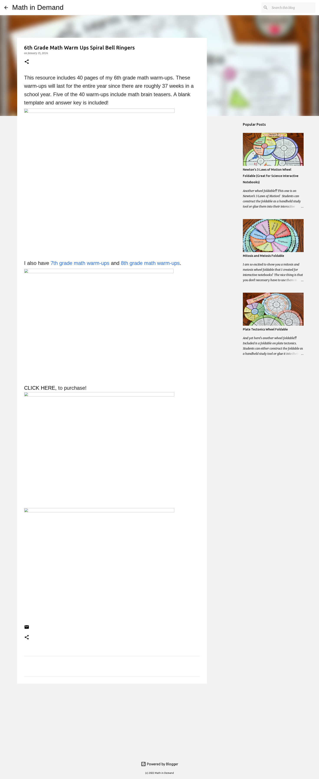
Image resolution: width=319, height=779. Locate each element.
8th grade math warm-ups (150, 263)
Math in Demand (38, 7)
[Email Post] (26, 628)
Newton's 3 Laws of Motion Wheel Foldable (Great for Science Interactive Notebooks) (270, 176)
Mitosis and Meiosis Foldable (263, 255)
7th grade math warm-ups (80, 263)
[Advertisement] (112, 720)
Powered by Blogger (162, 764)
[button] (26, 62)
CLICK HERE (39, 388)
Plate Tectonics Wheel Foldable (265, 329)
